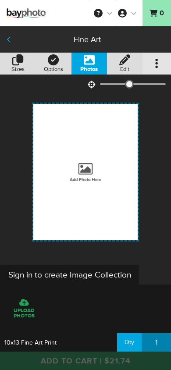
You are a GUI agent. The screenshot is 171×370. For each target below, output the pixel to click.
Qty (129, 342)
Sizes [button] (18, 69)
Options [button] (53, 69)
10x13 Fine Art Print (30, 342)
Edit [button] (124, 69)
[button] (103, 13)
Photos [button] (89, 69)
